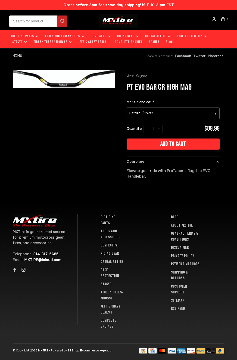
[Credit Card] (152, 352)
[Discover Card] (191, 352)
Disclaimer (180, 247)
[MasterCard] (162, 352)
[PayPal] (200, 352)
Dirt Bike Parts (22, 36)
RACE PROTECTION (190, 36)
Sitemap (177, 300)
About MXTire (182, 225)
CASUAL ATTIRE (155, 36)
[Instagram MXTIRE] (24, 270)
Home (17, 55)
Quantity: (134, 129)
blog (169, 42)
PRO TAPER (137, 75)
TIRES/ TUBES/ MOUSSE (50, 42)
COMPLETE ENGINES (129, 42)
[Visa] (172, 352)
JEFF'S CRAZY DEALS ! (93, 42)
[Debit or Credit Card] (210, 352)
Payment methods (185, 264)
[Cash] (143, 352)
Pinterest (215, 56)
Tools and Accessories (62, 36)
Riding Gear (125, 36)
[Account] (214, 20)
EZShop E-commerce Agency (89, 350)
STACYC (17, 42)
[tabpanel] (64, 79)
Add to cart (173, 144)
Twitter (199, 56)
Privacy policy (182, 256)
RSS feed (178, 308)
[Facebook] (15, 270)
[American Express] (181, 352)
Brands (154, 42)
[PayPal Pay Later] (220, 352)
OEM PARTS (98, 36)
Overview (135, 161)
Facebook (183, 56)
